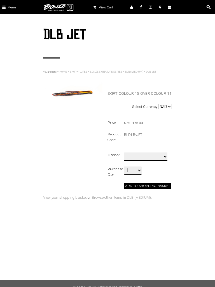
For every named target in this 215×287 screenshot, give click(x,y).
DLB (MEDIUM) (134, 71)
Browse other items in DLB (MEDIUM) (121, 197)
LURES (83, 71)
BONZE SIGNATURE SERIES (106, 71)
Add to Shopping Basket (147, 186)
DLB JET (151, 71)
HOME (63, 71)
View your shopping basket (65, 197)
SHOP (73, 71)
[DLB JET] (72, 90)
